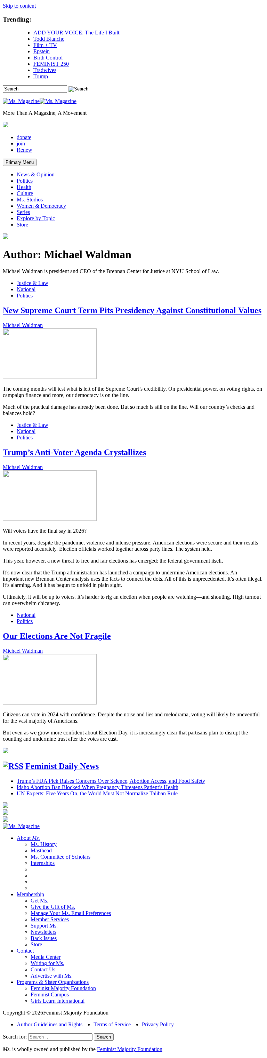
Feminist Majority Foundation (63, 988)
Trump (40, 76)
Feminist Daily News (62, 766)
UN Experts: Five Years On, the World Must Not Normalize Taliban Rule (97, 793)
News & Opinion (36, 174)
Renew (24, 150)
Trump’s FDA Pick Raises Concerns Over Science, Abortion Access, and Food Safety (111, 781)
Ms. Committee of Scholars (60, 857)
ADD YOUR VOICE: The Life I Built (76, 32)
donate (24, 137)
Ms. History (44, 844)
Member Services (50, 919)
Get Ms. (39, 901)
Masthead (41, 850)
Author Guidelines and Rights (49, 1024)
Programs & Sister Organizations (53, 982)
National (26, 289)
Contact (25, 951)
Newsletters (43, 932)
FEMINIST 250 (51, 64)
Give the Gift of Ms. (53, 907)
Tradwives (44, 70)
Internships (43, 863)
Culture (25, 193)
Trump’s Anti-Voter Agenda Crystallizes (74, 452)
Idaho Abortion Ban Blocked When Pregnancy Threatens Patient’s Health (97, 787)
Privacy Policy (158, 1024)
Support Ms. (44, 926)
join (21, 143)
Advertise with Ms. (52, 976)
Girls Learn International (57, 1001)
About (28, 838)
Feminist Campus (50, 994)
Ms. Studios (30, 199)
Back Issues (44, 938)
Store (22, 225)
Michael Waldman (23, 325)
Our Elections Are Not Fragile (57, 636)
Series (23, 212)
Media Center (45, 957)
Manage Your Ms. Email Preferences (71, 913)
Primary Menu (20, 162)
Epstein (41, 51)
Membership (30, 894)
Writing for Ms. (47, 963)
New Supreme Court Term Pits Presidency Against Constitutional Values (132, 310)
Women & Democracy (41, 206)
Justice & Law (32, 283)
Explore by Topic (36, 218)
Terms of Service (112, 1024)
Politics (25, 181)
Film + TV (45, 45)
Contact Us (43, 969)
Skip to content (19, 6)
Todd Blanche (48, 39)
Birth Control (48, 58)
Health (24, 187)
